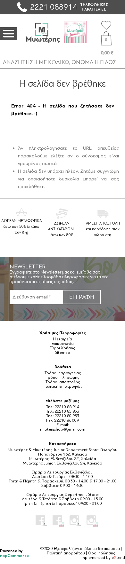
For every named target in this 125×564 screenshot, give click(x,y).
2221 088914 (53, 7)
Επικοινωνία (63, 343)
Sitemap (62, 352)
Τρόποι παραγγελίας (63, 373)
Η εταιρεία (62, 339)
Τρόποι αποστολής (63, 382)
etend (118, 557)
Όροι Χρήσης (62, 348)
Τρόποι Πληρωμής (62, 377)
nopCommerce (14, 555)
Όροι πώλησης (101, 553)
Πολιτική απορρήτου (66, 553)
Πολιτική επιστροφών (62, 386)
